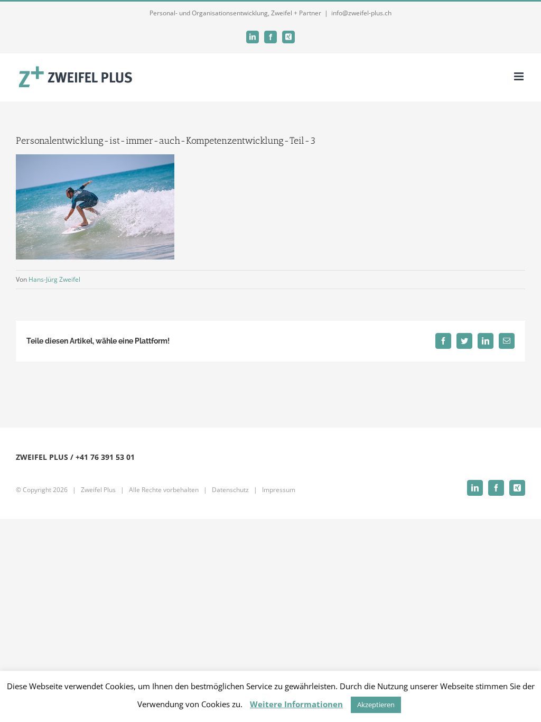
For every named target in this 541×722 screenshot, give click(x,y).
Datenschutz (230, 489)
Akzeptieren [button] (376, 704)
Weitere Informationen (296, 704)
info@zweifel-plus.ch (361, 12)
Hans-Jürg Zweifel (54, 279)
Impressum (278, 489)
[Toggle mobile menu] (519, 76)
